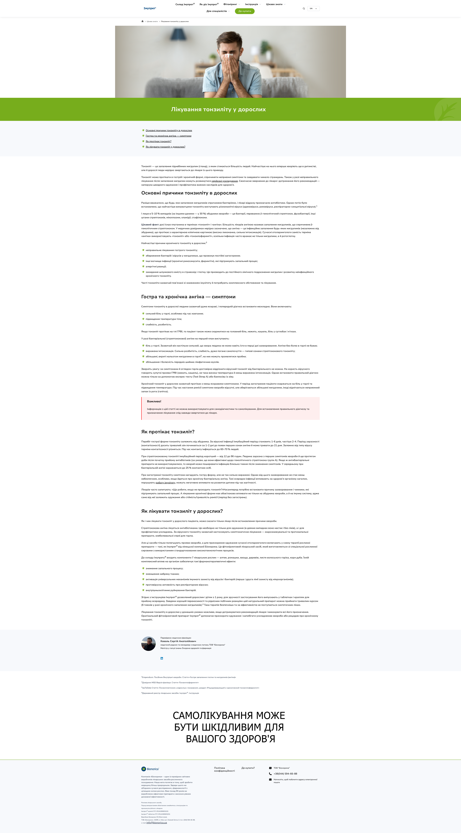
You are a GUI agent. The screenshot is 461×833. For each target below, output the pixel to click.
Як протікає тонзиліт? (158, 141)
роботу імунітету (165, 482)
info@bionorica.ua (156, 822)
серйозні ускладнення (225, 181)
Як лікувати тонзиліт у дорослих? (165, 146)
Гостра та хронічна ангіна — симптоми (168, 135)
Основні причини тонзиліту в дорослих (169, 130)
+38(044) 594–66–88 (285, 773)
